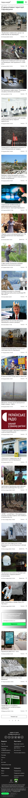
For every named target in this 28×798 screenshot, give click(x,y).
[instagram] (9, 737)
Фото (2, 773)
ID (1, 759)
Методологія (17, 750)
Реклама (3, 755)
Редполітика (4, 746)
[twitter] (15, 737)
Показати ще (14, 716)
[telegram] (12, 737)
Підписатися (14, 624)
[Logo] (6, 2)
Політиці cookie (16, 791)
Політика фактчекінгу (19, 752)
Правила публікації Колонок (19, 776)
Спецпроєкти (4, 775)
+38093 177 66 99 (14, 732)
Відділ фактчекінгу (19, 743)
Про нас (3, 743)
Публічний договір (6, 764)
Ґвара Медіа (4, 5)
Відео (2, 770)
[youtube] (19, 737)
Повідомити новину (19, 773)
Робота (3, 757)
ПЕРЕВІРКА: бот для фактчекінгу (19, 747)
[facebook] (6, 737)
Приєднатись (17, 770)
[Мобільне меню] (25, 2)
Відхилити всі (13, 793)
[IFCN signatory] (16, 781)
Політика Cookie (5, 752)
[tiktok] (22, 737)
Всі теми (3, 762)
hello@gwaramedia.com (14, 734)
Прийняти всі (5, 793)
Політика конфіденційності (5, 749)
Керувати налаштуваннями (8, 795)
